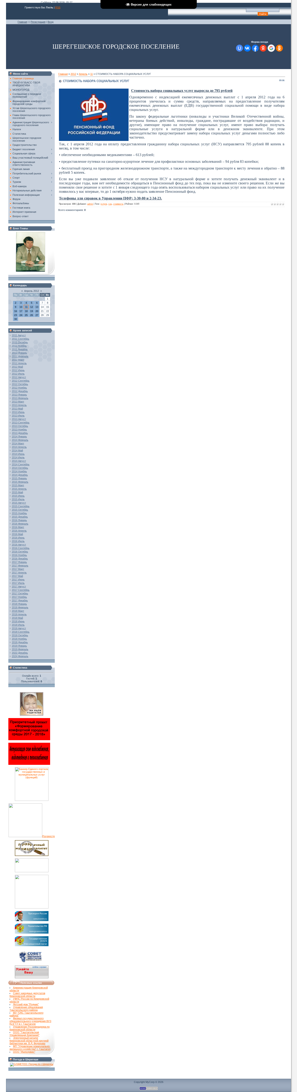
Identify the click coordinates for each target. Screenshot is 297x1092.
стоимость (118, 204)
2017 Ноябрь (19, 597)
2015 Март (18, 485)
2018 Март (18, 610)
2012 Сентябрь (20, 380)
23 (15, 315)
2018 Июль (18, 624)
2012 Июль (18, 373)
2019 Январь (19, 645)
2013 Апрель (19, 405)
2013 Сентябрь (20, 422)
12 (31, 307)
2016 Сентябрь (20, 548)
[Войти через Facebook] (255, 48)
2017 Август (19, 586)
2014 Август (19, 460)
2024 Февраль (20, 656)
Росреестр (48, 836)
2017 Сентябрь (20, 590)
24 (20, 315)
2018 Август (19, 628)
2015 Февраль (20, 481)
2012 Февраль (20, 356)
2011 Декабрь (20, 349)
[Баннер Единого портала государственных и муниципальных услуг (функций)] (31, 800)
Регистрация (38, 21)
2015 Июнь (18, 495)
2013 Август (19, 419)
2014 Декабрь (20, 474)
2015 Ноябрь (19, 513)
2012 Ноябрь (19, 387)
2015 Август (19, 502)
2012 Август (19, 377)
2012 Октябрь (20, 384)
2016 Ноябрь (19, 555)
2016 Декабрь (20, 558)
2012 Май (17, 366)
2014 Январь (19, 436)
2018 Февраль (20, 607)
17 (20, 311)
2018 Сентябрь (20, 631)
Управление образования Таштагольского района (26, 1008)
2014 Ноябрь (19, 471)
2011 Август (19, 335)
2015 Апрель (19, 488)
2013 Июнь (18, 412)
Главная (22, 21)
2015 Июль (18, 499)
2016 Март (18, 527)
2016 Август (19, 544)
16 (15, 311)
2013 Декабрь (20, 433)
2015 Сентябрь (20, 506)
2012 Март (18, 359)
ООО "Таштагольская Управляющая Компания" (24, 1033)
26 (31, 315)
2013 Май (17, 408)
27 (37, 315)
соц (110, 204)
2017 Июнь (18, 579)
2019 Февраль (20, 649)
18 (26, 311)
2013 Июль (18, 415)
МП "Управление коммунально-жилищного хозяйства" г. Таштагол (30, 1047)
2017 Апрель (19, 572)
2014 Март (18, 443)
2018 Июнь (18, 621)
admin (90, 204)
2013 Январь (19, 394)
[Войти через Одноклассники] (279, 48)
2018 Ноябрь (19, 638)
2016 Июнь (18, 537)
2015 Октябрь (20, 509)
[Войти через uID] (239, 48)
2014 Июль (18, 457)
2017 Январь (19, 562)
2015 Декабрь (20, 516)
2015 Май (17, 492)
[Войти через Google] (271, 48)
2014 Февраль (20, 440)
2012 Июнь (18, 370)
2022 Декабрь (20, 652)
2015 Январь (19, 478)
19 (31, 311)
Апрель (83, 74)
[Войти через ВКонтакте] (247, 48)
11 (26, 307)
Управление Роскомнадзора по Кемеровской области (30, 1028)
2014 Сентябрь (20, 464)
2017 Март (18, 569)
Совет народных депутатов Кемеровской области (27, 994)
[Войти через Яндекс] (263, 48)
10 (20, 307)
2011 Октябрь (20, 342)
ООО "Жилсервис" (24, 1051)
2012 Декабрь (20, 391)
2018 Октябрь (20, 635)
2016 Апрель (19, 530)
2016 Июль (18, 541)
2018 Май (17, 617)
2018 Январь (19, 604)
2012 (73, 74)
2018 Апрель (19, 614)
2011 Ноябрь (19, 345)
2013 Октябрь (20, 426)
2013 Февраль (20, 398)
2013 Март (18, 401)
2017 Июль (18, 583)
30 (15, 319)
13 (37, 307)
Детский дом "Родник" (26, 1004)
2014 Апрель (19, 447)
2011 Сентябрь (20, 338)
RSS (57, 7)
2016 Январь (19, 520)
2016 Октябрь (20, 551)
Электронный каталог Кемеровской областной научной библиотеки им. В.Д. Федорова (29, 1040)
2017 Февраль (20, 565)
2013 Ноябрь (19, 429)
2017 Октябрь (20, 593)
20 (37, 311)
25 (26, 315)
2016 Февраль (20, 523)
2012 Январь (19, 352)
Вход (50, 21)
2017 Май (17, 576)
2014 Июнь (18, 454)
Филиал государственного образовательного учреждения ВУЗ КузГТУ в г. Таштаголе (30, 1021)
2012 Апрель (19, 363)
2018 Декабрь (20, 642)
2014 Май (17, 450)
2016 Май (17, 534)
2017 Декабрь (20, 600)
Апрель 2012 (31, 291)
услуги (103, 204)
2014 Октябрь (20, 467)
